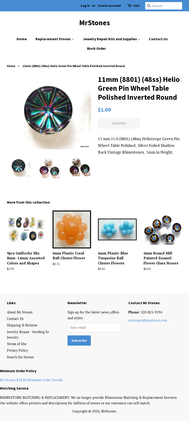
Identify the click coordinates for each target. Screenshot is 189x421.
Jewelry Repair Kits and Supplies (110, 39)
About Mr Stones (19, 312)
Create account (109, 5)
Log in (85, 5)
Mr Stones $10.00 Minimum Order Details (31, 380)
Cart (136, 5)
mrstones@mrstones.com (147, 320)
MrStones (94, 22)
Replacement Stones (53, 39)
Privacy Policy (17, 350)
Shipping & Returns (22, 325)
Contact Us (158, 39)
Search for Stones (20, 357)
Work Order (96, 48)
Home (22, 39)
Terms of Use (17, 344)
